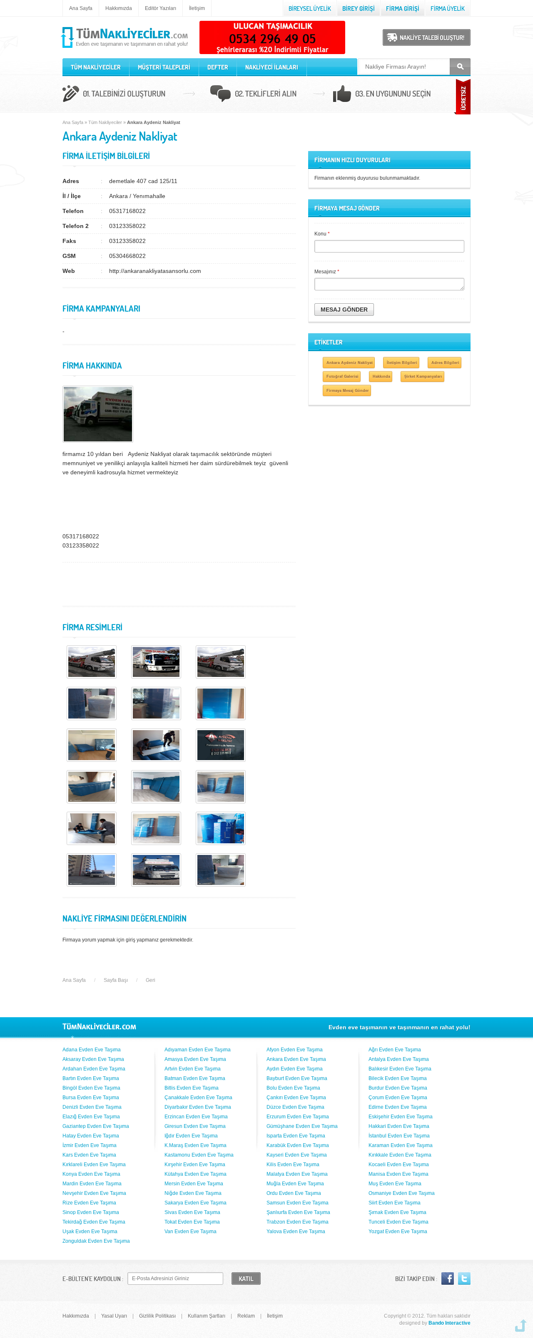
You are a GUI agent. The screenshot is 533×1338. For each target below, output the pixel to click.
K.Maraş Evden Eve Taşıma (195, 1145)
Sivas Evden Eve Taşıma (192, 1212)
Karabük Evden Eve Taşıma (297, 1145)
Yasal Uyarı (114, 1316)
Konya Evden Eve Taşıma (91, 1174)
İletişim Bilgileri (402, 362)
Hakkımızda (118, 8)
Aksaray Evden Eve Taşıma (93, 1059)
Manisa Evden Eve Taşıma (398, 1174)
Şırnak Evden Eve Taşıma (397, 1212)
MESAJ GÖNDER (344, 309)
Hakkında (381, 376)
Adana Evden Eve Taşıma (91, 1050)
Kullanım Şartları (206, 1316)
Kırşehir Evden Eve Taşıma (194, 1164)
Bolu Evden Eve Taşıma (293, 1088)
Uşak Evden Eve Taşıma (89, 1231)
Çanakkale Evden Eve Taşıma (198, 1097)
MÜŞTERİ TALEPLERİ (164, 67)
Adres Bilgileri (445, 362)
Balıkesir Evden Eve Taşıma (400, 1069)
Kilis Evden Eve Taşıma (292, 1164)
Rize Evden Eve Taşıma (89, 1203)
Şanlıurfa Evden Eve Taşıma (298, 1212)
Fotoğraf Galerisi (342, 376)
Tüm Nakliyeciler (105, 122)
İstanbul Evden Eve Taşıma (399, 1136)
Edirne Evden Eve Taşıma (398, 1107)
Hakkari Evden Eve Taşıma (399, 1126)
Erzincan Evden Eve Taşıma (196, 1117)
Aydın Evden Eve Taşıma (294, 1069)
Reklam (246, 1316)
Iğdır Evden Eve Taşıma (191, 1136)
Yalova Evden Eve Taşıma (295, 1231)
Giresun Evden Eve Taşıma (195, 1126)
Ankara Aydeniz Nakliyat (349, 362)
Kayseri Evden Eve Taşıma (296, 1155)
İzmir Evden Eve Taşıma (89, 1145)
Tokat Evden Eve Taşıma (192, 1222)
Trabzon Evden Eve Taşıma (297, 1222)
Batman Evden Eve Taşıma (194, 1078)
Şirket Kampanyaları (423, 376)
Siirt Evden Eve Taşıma (395, 1203)
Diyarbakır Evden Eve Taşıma (197, 1107)
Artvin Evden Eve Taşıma (192, 1069)
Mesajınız (326, 272)
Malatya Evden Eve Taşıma (297, 1174)
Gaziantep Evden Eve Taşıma (95, 1126)
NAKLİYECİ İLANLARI (271, 67)
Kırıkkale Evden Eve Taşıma (400, 1155)
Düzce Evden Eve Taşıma (295, 1107)
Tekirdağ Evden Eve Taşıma (93, 1222)
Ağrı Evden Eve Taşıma (395, 1050)
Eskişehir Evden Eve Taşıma (401, 1117)
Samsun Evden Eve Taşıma (297, 1203)
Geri (150, 980)
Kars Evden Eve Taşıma (89, 1155)
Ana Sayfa (80, 8)
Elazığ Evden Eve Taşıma (91, 1117)
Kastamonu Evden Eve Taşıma (199, 1155)
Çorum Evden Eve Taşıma (398, 1097)
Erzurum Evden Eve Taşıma (297, 1117)
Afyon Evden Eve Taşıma (294, 1050)
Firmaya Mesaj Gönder (347, 390)
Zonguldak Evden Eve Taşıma (96, 1241)
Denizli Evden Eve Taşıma (92, 1107)
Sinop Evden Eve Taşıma (90, 1212)
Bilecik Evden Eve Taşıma (398, 1078)
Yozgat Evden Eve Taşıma (398, 1231)
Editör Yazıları (160, 8)
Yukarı (521, 1325)
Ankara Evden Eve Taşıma (296, 1059)
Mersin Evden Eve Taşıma (193, 1184)
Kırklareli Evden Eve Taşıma (94, 1164)
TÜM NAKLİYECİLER (96, 67)
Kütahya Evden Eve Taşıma (195, 1174)
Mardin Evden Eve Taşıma (92, 1184)
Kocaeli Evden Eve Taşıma (399, 1164)
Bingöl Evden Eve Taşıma (91, 1088)
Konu (322, 234)
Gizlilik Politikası (157, 1316)
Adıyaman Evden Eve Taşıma (197, 1050)
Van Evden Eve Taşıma (190, 1231)
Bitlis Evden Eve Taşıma (191, 1088)
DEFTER (217, 67)
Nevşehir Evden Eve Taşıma (94, 1193)
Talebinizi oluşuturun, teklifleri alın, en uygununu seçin (266, 94)
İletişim (197, 8)
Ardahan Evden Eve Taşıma (93, 1069)
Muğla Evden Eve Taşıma (295, 1184)
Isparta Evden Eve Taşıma (295, 1136)
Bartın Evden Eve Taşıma (90, 1078)
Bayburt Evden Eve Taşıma (296, 1078)
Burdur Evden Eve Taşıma (398, 1088)
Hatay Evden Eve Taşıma (90, 1136)
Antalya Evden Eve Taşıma (399, 1059)
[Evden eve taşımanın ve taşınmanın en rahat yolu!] (125, 48)
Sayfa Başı (116, 980)
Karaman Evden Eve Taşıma (401, 1145)
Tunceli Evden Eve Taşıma (398, 1222)
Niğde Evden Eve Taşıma (193, 1193)
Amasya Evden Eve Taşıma (195, 1059)
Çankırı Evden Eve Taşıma (296, 1097)
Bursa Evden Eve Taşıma (90, 1097)
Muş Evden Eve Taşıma (395, 1184)
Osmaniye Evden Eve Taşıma (402, 1193)
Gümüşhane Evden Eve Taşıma (302, 1126)
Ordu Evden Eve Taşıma (293, 1193)
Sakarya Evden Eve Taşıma (195, 1203)
